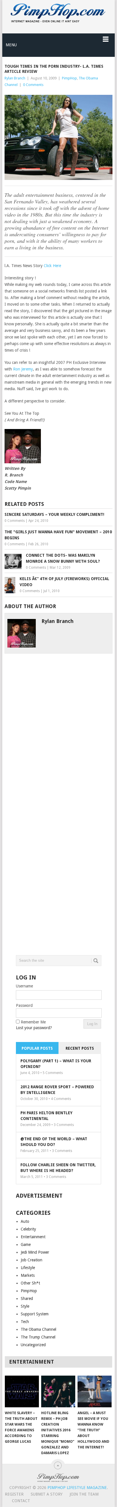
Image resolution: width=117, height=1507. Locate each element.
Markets (28, 1275)
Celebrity (28, 1229)
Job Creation (31, 1260)
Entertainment (33, 1237)
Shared (27, 1298)
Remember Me (33, 1022)
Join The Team (84, 1494)
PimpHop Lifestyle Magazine (77, 1487)
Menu (11, 45)
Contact (21, 1500)
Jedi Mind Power (35, 1252)
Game (26, 1244)
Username (24, 986)
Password (24, 1005)
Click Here (52, 265)
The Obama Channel (38, 1329)
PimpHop (69, 78)
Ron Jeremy (23, 369)
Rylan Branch (15, 78)
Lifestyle (28, 1267)
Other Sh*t (30, 1283)
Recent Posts (80, 1048)
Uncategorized (33, 1344)
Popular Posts (37, 1048)
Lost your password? (34, 1027)
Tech (25, 1321)
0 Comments (33, 85)
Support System (35, 1314)
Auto (25, 1221)
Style (25, 1306)
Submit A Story (46, 1494)
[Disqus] (58, 725)
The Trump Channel (38, 1337)
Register (14, 1494)
